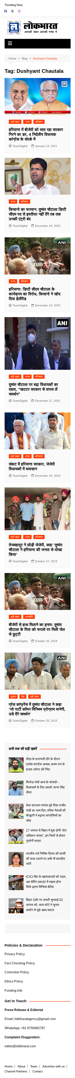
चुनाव (13, 696)
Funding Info (13, 990)
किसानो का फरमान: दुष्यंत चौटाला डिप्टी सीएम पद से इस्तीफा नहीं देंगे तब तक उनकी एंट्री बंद (37, 214)
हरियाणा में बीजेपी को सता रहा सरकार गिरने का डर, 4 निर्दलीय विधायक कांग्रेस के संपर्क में (36, 134)
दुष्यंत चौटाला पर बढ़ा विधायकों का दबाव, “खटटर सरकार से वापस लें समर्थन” (33, 389)
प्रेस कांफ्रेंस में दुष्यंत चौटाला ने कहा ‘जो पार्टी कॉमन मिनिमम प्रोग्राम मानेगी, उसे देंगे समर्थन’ (37, 709)
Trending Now (14, 5)
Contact (37, 1071)
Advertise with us (53, 1066)
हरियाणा (39, 121)
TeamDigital (20, 146)
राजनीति (29, 616)
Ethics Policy (14, 981)
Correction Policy (17, 972)
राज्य (27, 121)
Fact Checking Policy (20, 963)
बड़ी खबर (15, 121)
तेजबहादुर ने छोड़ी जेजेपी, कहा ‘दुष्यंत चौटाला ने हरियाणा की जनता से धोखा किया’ (35, 550)
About (21, 1066)
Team (33, 1066)
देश (22, 696)
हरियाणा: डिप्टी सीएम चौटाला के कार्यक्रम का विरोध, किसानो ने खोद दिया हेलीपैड (34, 294)
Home (9, 1066)
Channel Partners (16, 1071)
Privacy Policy (15, 954)
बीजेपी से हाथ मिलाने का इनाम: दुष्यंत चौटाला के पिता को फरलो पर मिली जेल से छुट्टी (37, 629)
